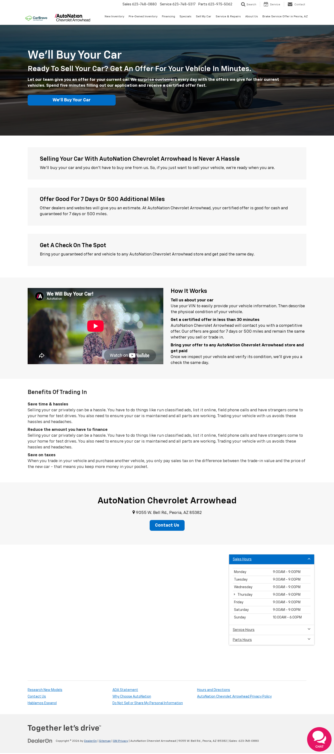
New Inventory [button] (114, 16)
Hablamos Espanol (42, 703)
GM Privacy (120, 741)
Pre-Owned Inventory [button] (143, 16)
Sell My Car (203, 16)
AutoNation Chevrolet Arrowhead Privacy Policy (234, 696)
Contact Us (37, 696)
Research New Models (45, 690)
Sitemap (105, 741)
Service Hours (244, 630)
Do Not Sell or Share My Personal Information (147, 703)
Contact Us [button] (167, 525)
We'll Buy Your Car (72, 100)
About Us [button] (251, 16)
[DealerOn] (40, 741)
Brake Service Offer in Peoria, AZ (285, 16)
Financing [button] (168, 16)
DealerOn (90, 741)
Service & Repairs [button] (228, 16)
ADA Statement (125, 690)
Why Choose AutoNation (131, 696)
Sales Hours (242, 559)
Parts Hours (242, 640)
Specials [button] (185, 16)
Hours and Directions (213, 690)
